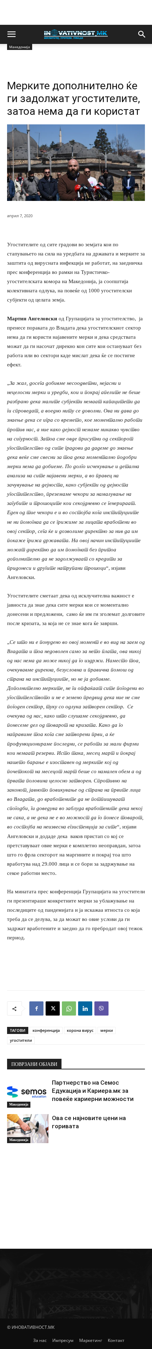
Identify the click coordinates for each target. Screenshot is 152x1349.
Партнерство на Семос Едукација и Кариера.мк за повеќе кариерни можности (93, 1090)
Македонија (18, 1104)
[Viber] (101, 1008)
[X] (53, 1008)
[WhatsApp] (69, 1008)
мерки (106, 1030)
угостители (21, 1040)
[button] (11, 34)
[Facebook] (36, 1008)
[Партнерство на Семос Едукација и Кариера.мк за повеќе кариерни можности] (27, 1093)
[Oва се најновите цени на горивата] (27, 1128)
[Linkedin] (85, 1008)
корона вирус (80, 1030)
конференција (46, 1030)
